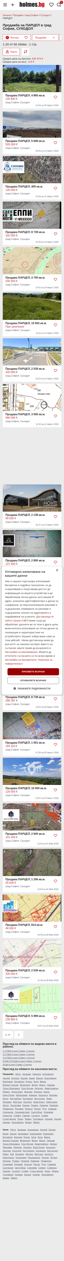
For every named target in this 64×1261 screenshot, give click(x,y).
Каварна (33, 1095)
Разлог (37, 1109)
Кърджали (28, 1099)
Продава (18, 15)
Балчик (24, 1078)
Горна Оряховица (11, 1088)
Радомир (19, 1109)
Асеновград (48, 1074)
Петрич (53, 1158)
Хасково (49, 1119)
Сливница (52, 1168)
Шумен (28, 1122)
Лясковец (7, 1102)
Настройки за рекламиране (21, 652)
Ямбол (36, 1122)
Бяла (36, 1082)
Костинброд (16, 1099)
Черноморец (17, 1122)
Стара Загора (9, 1119)
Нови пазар (51, 1102)
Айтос (18, 1074)
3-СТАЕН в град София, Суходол (19, 1058)
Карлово (53, 1095)
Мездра (29, 1154)
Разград (29, 1109)
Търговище (38, 1119)
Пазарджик (15, 1105)
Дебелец (39, 1088)
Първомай (8, 1164)
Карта (13, 51)
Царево (6, 1122)
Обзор (6, 1105)
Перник (26, 1105)
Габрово (51, 1085)
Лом (12, 1154)
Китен (6, 1099)
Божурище (8, 1082)
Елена (47, 1092)
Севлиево (48, 1112)
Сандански (8, 1112)
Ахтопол (15, 1078)
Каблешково (22, 1095)
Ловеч (49, 1099)
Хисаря (57, 1119)
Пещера (7, 1161)
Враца (42, 1085)
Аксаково (26, 1074)
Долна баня (17, 1092)
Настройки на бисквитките (21, 659)
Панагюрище (34, 1158)
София (44, 1116)
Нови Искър (39, 1102)
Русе (44, 1109)
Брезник (18, 1137)
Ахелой (6, 1078)
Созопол (35, 1116)
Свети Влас (36, 1112)
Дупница (38, 1092)
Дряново (28, 1092)
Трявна (28, 1119)
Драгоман (7, 1147)
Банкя (32, 1078)
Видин (35, 1085)
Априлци (36, 1074)
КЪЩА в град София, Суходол (17, 1065)
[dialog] (32, 630)
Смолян (26, 1116)
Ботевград (19, 1082)
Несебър (27, 1102)
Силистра (7, 1116)
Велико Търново (11, 1085)
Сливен (17, 1116)
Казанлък (43, 1095)
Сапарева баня (22, 1112)
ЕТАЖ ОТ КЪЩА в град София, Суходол (22, 1061)
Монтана (17, 1102)
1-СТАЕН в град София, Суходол (19, 1051)
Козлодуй (17, 1151)
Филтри (13, 37)
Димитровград (51, 1088)
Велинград (25, 1085)
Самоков (52, 1109)
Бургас (29, 1082)
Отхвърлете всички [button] (33, 680)
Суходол (45, 15)
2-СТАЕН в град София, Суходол (19, 1054)
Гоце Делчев (27, 1088)
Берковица (23, 1134)
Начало (7, 15)
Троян (20, 1119)
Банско (39, 1078)
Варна (43, 1082)
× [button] (57, 570)
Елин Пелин (9, 1095)
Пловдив (44, 1105)
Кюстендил (39, 1099)
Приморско (8, 1109)
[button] (32, 688)
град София (31, 15)
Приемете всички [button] (33, 671)
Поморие (53, 1105)
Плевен (34, 1105)
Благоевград (50, 1078)
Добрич (6, 1092)
